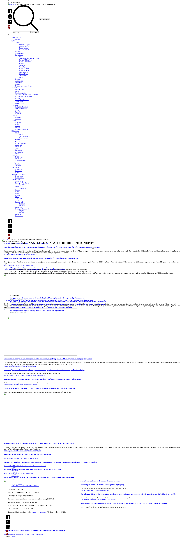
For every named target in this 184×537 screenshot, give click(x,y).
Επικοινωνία (19, 216)
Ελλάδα (14, 41)
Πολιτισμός (15, 131)
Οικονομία (15, 105)
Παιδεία (17, 84)
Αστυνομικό (19, 81)
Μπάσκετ (18, 159)
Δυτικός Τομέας (24, 49)
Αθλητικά (14, 155)
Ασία (16, 124)
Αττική (21, 56)
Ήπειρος (21, 63)
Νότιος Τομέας (23, 48)
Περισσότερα (16, 179)
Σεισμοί (21, 212)
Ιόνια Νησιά (23, 67)
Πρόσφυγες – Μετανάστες (23, 86)
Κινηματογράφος (20, 143)
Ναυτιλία (18, 114)
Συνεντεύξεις (19, 101)
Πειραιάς (18, 51)
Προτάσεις (22, 205)
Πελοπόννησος (23, 72)
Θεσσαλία (22, 65)
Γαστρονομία (19, 202)
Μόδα (17, 197)
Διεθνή (14, 120)
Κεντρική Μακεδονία (25, 60)
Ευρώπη (17, 127)
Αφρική (17, 126)
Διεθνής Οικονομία (21, 108)
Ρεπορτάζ (18, 117)
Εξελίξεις (22, 185)
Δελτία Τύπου (19, 103)
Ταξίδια (17, 200)
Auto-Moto (18, 198)
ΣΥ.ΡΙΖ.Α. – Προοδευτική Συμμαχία (26, 94)
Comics (17, 139)
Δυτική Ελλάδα (24, 68)
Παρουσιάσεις (23, 138)
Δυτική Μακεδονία (25, 62)
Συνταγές (22, 204)
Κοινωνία (14, 115)
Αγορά (17, 110)
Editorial (18, 39)
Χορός (17, 148)
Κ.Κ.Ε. (17, 98)
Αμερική (18, 122)
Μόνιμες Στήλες (16, 37)
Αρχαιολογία (19, 152)
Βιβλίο (17, 133)
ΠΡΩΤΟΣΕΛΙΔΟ (44, 19)
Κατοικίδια (18, 171)
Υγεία (13, 162)
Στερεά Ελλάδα (24, 70)
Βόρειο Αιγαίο (23, 74)
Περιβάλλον (15, 167)
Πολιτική (14, 88)
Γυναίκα (17, 193)
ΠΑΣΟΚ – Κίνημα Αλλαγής (24, 96)
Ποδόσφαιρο (19, 157)
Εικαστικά (18, 150)
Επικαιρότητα (19, 89)
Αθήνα (17, 42)
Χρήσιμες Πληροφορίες (22, 209)
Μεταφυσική (23, 188)
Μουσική (18, 146)
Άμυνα (17, 79)
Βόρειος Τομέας (24, 46)
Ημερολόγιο (19, 176)
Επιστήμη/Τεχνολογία (22, 183)
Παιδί (17, 191)
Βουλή (17, 91)
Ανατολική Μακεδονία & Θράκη (29, 58)
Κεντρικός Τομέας (24, 44)
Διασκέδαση (19, 207)
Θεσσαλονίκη (19, 53)
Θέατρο (17, 141)
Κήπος (17, 172)
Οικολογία (18, 169)
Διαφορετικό (19, 186)
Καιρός (21, 210)
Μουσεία (18, 153)
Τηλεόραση (18, 145)
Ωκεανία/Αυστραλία (21, 129)
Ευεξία (17, 164)
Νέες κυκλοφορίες (24, 136)
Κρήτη (21, 77)
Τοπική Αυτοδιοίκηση (22, 100)
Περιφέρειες (19, 55)
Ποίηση (21, 134)
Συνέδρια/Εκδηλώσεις (18, 174)
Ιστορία (17, 190)
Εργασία (18, 112)
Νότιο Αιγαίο (23, 75)
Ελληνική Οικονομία (21, 107)
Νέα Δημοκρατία (20, 93)
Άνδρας (17, 195)
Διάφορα (18, 119)
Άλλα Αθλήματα (20, 160)
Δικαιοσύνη (18, 82)
